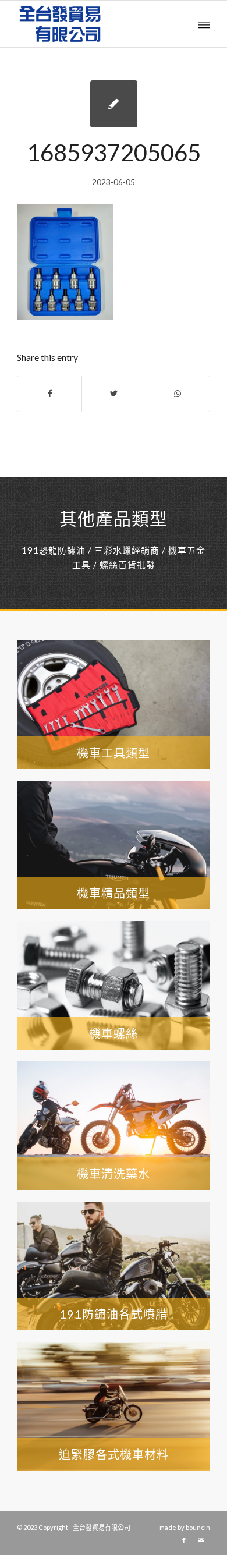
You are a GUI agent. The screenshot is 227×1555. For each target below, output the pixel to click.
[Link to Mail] (201, 1540)
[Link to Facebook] (184, 1540)
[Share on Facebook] (49, 393)
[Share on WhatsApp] (178, 393)
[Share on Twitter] (114, 393)
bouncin (198, 1527)
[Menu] (204, 24)
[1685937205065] (113, 103)
